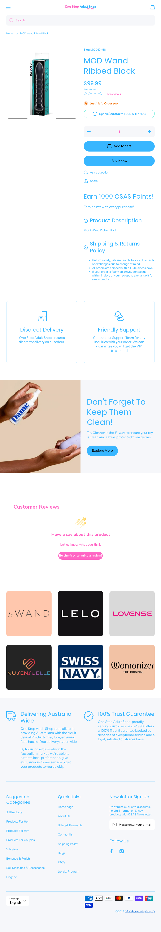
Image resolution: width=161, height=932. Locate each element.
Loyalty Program (68, 871)
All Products (14, 812)
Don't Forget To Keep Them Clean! (116, 412)
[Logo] (80, 7)
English (15, 902)
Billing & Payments (70, 825)
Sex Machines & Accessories (25, 868)
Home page (65, 807)
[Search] (10, 20)
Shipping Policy (68, 844)
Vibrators (12, 849)
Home (9, 33)
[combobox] (80, 20)
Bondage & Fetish (18, 858)
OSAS (128, 911)
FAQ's (61, 862)
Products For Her (17, 821)
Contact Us (65, 834)
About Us (64, 816)
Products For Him (17, 831)
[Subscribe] (149, 824)
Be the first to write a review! (80, 556)
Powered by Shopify (143, 911)
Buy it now (119, 161)
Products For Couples (20, 840)
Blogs (61, 853)
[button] (153, 7)
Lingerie (11, 877)
